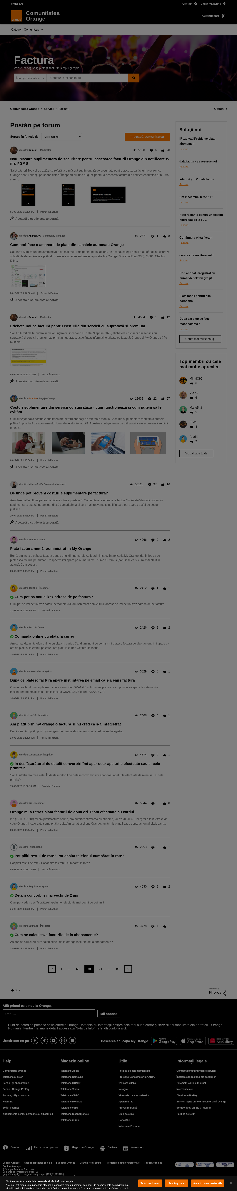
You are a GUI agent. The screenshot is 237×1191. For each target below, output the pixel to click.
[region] (118, 1183)
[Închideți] (231, 1183)
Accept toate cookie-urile (207, 1183)
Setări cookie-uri (150, 1183)
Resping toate (176, 1183)
